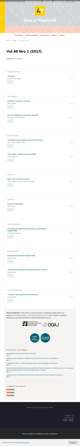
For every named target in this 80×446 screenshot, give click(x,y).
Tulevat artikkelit (31, 35)
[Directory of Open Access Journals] (51, 326)
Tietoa (62, 35)
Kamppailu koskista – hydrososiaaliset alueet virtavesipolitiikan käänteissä (32, 363)
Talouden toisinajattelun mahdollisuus (22, 294)
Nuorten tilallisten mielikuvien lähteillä (22, 115)
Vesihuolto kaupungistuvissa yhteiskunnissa (25, 140)
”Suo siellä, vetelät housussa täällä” (22, 154)
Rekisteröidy (47, 1)
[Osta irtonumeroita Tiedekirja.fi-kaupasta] (45, 342)
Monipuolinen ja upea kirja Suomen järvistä (21, 353)
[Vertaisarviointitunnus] (32, 326)
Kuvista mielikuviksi (15, 204)
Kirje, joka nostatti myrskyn (18, 179)
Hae (77, 1)
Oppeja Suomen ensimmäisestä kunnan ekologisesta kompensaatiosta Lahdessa (34, 375)
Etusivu (8, 40)
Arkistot (54, 35)
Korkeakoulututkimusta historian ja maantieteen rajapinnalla (27, 230)
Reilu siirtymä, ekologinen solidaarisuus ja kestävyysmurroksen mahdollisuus (32, 358)
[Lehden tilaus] (35, 342)
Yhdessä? (11, 76)
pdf (11, 82)
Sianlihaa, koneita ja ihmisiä (18, 101)
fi (68, 1)
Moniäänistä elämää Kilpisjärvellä (21, 255)
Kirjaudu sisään (61, 1)
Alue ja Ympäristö (40, 20)
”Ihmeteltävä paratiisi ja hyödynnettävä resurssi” (27, 270)
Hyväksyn (73, 442)
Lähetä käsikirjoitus (34, 1)
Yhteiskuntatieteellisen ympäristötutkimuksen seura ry (30, 315)
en (72, 1)
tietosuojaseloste (23, 442)
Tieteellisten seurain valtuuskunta (46, 434)
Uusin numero (44, 35)
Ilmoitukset (19, 35)
